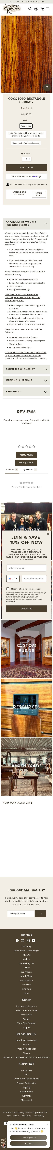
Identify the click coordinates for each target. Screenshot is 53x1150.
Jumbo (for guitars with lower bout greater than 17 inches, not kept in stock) (26, 134)
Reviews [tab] (10, 469)
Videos (26, 1053)
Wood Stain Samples (26, 1023)
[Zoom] (47, 87)
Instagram (26, 989)
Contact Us (26, 1070)
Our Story (26, 946)
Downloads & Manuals (26, 1040)
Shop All (26, 1027)
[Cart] (42, 8)
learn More (39, 194)
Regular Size (26, 126)
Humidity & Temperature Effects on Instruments (26, 1057)
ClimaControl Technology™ (26, 950)
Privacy (16, 1116)
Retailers (26, 984)
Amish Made (26, 976)
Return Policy (26, 1091)
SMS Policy (26, 1116)
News (26, 993)
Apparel (26, 1019)
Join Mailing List (26, 963)
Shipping (26, 1087)
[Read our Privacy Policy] (45, 593)
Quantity (26, 154)
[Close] (48, 533)
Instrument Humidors (26, 1006)
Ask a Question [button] (26, 463)
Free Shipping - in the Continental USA (26, 2)
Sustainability (26, 980)
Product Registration (26, 1048)
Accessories (26, 1014)
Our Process (27, 972)
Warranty (26, 1095)
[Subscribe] (40, 913)
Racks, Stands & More (26, 1010)
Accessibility (39, 1116)
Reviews (26, 954)
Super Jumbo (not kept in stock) (26, 143)
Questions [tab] (28, 469)
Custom (26, 967)
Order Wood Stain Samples (26, 1078)
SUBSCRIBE (26, 609)
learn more (42, 184)
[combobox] (13, 579)
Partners (26, 1044)
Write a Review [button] (26, 455)
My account (26, 1100)
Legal (8, 1116)
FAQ (26, 1074)
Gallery (26, 959)
